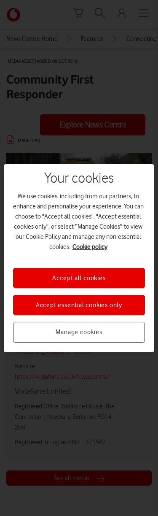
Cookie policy (89, 246)
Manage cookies (79, 332)
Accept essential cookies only (79, 305)
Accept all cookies (78, 277)
